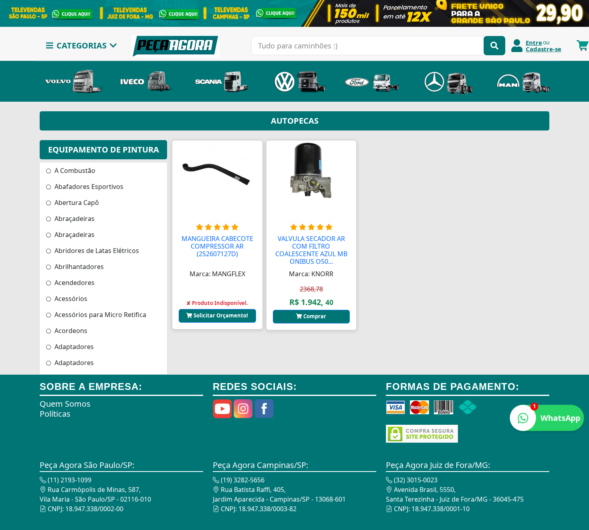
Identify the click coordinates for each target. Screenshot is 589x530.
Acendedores (74, 282)
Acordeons (70, 330)
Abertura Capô (76, 202)
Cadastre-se (543, 49)
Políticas (55, 413)
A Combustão (74, 170)
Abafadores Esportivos (88, 186)
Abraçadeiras (74, 218)
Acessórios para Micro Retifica (99, 314)
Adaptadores (73, 346)
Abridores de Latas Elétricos (96, 250)
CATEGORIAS (81, 45)
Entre (534, 42)
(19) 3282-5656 (241, 480)
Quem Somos (65, 403)
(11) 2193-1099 (68, 480)
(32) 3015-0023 (415, 480)
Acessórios (70, 298)
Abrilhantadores (78, 266)
